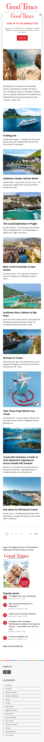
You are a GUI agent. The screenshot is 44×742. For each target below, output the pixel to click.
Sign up (22, 38)
